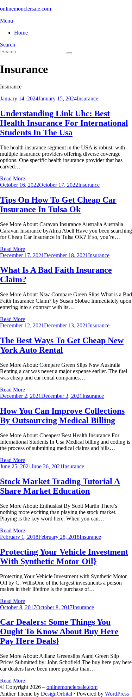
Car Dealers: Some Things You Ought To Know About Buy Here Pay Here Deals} (59, 631)
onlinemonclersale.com (25, 9)
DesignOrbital (56, 694)
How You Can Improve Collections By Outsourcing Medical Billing (62, 415)
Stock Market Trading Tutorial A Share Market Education (60, 486)
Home (21, 33)
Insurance (87, 98)
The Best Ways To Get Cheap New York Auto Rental (62, 345)
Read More (12, 178)
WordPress (117, 694)
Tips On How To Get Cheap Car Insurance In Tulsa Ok (58, 204)
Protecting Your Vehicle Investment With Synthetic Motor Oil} (64, 556)
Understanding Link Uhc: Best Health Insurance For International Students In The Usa (64, 123)
